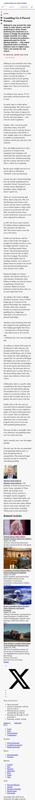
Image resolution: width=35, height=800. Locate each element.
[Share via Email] (1, 20)
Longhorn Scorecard (14, 745)
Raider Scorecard (13, 747)
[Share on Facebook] (1, 12)
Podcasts (10, 757)
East (8, 767)
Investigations (12, 733)
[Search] (32, 7)
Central (10, 764)
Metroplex (11, 771)
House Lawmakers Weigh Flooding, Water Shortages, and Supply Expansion (17, 608)
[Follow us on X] (19, 690)
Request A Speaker (14, 789)
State (6, 14)
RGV (9, 773)
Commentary (12, 735)
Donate (11, 7)
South (9, 775)
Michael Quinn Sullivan (17, 55)
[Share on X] (1, 15)
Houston (10, 769)
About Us (7, 723)
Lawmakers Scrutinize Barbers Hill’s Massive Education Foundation (17, 571)
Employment (12, 791)
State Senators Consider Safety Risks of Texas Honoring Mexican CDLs (17, 644)
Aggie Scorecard (13, 743)
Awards (10, 787)
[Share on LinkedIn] (1, 17)
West (9, 777)
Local (9, 729)
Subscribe (23, 7)
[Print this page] (1, 23)
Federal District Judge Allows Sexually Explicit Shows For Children (17, 537)
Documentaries (12, 755)
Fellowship (11, 793)
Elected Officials (13, 785)
